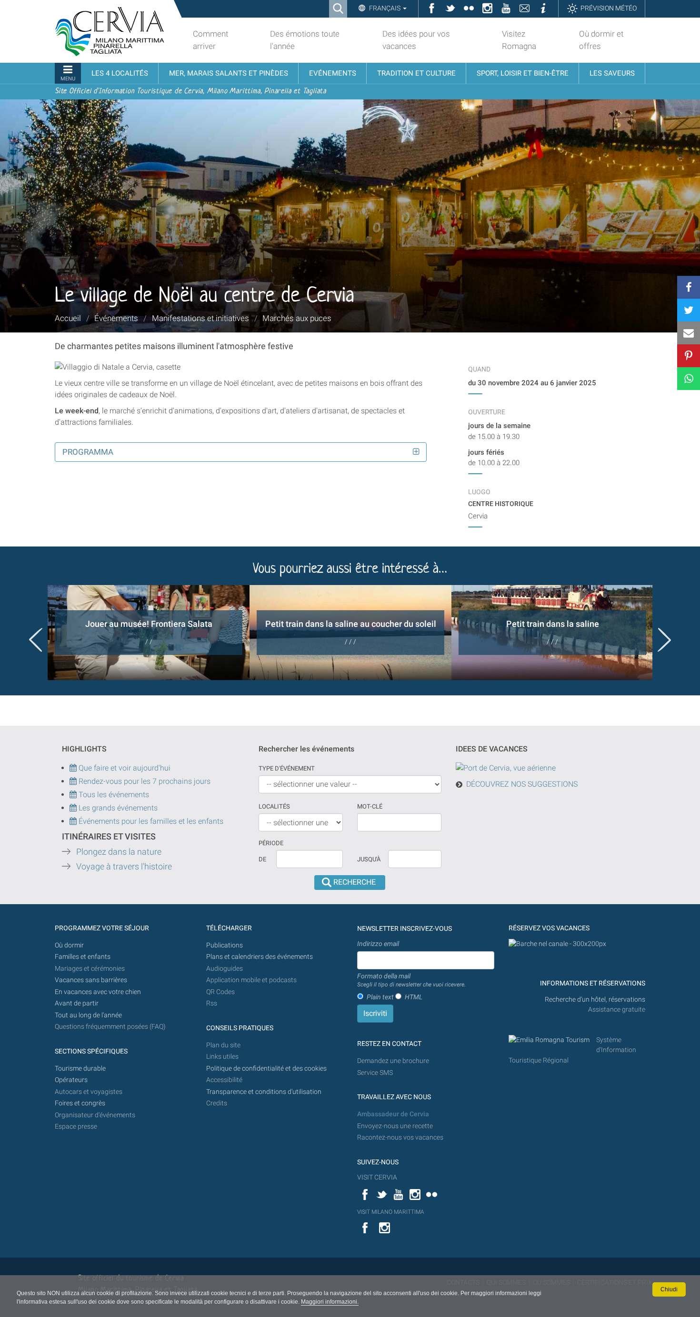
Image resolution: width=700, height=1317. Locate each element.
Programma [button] (87, 452)
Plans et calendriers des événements (259, 957)
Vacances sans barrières (91, 980)
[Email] (688, 333)
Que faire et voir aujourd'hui (123, 767)
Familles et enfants (82, 957)
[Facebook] (688, 287)
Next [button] (664, 640)
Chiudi (669, 1289)
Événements (116, 318)
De (262, 859)
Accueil (68, 318)
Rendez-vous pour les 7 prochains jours (144, 781)
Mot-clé (369, 806)
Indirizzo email (378, 943)
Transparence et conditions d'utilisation (263, 1092)
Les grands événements (117, 807)
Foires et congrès (80, 1103)
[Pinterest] (688, 355)
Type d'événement (287, 768)
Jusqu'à (368, 859)
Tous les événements (113, 794)
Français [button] (385, 8)
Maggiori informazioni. (330, 1301)
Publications (224, 945)
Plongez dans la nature (118, 852)
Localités (274, 806)
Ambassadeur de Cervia (393, 1114)
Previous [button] (36, 640)
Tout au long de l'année (88, 1015)
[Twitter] (688, 310)
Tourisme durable (80, 1068)
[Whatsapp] (688, 378)
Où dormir (69, 945)
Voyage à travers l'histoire (124, 866)
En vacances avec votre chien (98, 992)
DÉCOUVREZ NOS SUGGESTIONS (522, 784)
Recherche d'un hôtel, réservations (595, 999)
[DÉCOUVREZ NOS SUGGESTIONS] (506, 767)
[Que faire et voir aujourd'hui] (74, 781)
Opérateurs (71, 1080)
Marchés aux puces (296, 318)
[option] (149, 632)
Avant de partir (77, 1003)
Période (271, 843)
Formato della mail (411, 980)
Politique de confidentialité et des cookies (266, 1068)
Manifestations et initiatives (200, 318)
